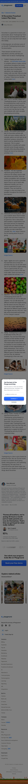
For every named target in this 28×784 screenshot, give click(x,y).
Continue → (14, 398)
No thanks (14, 402)
